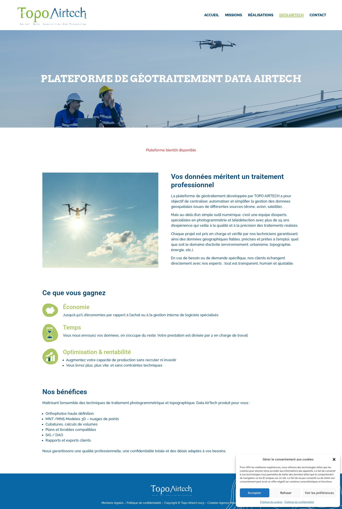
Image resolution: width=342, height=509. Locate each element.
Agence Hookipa (229, 502)
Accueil (211, 15)
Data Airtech (291, 15)
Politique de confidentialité (299, 501)
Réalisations (260, 15)
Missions (233, 15)
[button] (334, 459)
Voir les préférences (319, 493)
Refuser (286, 493)
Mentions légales (113, 502)
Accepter (254, 493)
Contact (318, 15)
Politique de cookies (271, 501)
